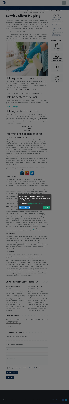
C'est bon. (46, 207)
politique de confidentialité (35, 203)
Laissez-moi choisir (24, 207)
